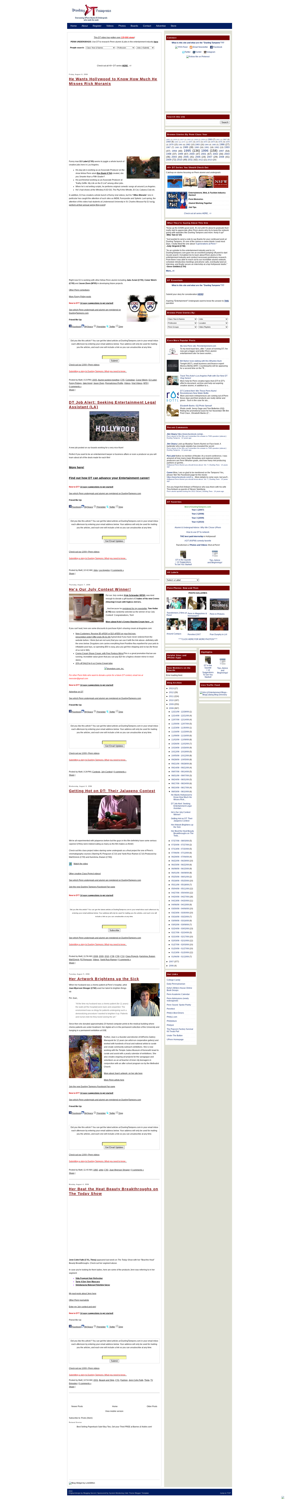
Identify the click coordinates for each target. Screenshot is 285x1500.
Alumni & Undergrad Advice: (198, 527)
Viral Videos (136, 383)
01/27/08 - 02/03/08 (180, 944)
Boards (134, 25)
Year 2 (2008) (198, 514)
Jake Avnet (87, 383)
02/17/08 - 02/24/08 (180, 932)
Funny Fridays (75, 383)
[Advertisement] (175, 13)
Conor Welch (142, 380)
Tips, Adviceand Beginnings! (214, 561)
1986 (222, 144)
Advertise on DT (76, 692)
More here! (76, 467)
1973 (205, 142)
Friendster (101, 326)
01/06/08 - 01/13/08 (180, 956)
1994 (174, 151)
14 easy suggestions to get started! (96, 303)
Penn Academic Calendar (178, 994)
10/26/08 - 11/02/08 (180, 744)
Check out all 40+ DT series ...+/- (114, 66)
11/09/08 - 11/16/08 (180, 735)
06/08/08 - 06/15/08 (180, 869)
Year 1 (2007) (198, 510)
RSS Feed (183, 47)
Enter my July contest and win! (82, 1307)
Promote (74, 30)
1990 (196, 147)
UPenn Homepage (175, 1039)
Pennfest (171, 1009)
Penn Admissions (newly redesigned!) (178, 999)
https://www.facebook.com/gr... (190, 434)
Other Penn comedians (79, 290)
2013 (210, 160)
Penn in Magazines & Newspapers (197, 614)
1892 (168, 139)
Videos (109, 25)
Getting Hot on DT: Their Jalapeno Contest (112, 791)
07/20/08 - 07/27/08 (180, 845)
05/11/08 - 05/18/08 (180, 885)
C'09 (117, 956)
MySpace (88, 326)
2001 (96, 1380)
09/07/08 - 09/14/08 (180, 771)
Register (97, 25)
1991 (206, 147)
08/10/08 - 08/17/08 (180, 787)
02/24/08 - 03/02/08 (180, 928)
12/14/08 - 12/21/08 (180, 716)
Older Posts (152, 1406)
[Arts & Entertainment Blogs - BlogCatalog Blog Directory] (215, 695)
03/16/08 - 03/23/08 (180, 917)
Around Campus (174, 634)
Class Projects (132, 956)
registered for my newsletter (134, 608)
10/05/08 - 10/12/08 (180, 755)
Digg (120, 326)
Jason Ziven (98, 383)
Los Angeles (104, 570)
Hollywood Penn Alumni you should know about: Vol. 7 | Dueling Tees (193, 465)
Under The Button (175, 1035)
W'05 (145, 383)
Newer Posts (77, 1406)
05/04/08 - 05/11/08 (180, 888)
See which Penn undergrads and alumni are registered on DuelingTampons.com (105, 493)
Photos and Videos (198, 545)
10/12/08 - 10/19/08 (180, 751)
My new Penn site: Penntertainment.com (198, 346)
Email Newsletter (200, 47)
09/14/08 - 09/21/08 (180, 768)
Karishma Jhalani (147, 956)
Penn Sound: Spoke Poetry (179, 1005)
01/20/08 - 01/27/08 (180, 948)
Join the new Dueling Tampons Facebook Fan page (92, 887)
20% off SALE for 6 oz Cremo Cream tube (94, 663)
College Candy (173, 980)
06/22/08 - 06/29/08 (180, 861)
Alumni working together (108, 380)
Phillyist (170, 1025)
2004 (174, 156)
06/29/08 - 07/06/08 (180, 857)
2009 (101, 956)
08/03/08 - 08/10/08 (180, 791)
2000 (192, 154)
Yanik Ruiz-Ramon (108, 959)
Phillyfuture (172, 1021)
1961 (218, 139)
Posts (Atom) (87, 1418)
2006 (198, 156)
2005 (94, 380)
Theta (146, 1380)
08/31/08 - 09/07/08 (180, 775)
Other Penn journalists (79, 1300)
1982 (188, 144)
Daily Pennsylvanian (176, 984)
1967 (225, 139)
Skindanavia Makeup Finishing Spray (93, 1285)
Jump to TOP (225, 1493)
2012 (200, 160)
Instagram (210, 52)
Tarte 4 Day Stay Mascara (88, 1281)
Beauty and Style (106, 1380)
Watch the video (81, 864)
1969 (176, 142)
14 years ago (219, 491)
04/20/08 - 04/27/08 (180, 897)
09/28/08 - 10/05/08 (180, 759)
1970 (183, 142)
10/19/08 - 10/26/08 (180, 748)
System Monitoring (116, 1493)
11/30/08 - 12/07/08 (180, 724)
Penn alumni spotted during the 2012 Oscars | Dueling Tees (189, 491)
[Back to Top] (283, 1497)
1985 (214, 145)
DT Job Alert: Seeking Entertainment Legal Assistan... (181, 805)
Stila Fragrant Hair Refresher (89, 1278)
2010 (107, 956)
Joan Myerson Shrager (119, 1170)
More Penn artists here (114, 1080)
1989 (185, 147)
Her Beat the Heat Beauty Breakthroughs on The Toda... (182, 833)
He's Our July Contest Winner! (100, 589)
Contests (96, 772)
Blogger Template (142, 1493)
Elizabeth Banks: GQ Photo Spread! (196, 406)
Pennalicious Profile (114, 383)
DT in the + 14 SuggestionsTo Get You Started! (183, 562)
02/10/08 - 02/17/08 (180, 937)
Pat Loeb (171, 456)
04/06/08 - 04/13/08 (180, 904)
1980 (180, 145)
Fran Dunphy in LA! (218, 634)
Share (71, 390)
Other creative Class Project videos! (85, 873)
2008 (95, 956)
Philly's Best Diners (175, 1013)
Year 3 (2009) (198, 518)
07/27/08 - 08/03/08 (180, 841)
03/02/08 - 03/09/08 (180, 924)
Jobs (96, 570)
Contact (147, 25)
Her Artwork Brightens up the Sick (104, 979)
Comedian (130, 380)
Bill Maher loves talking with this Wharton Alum (201, 361)
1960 (95, 1170)
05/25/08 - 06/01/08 (180, 877)
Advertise (161, 25)
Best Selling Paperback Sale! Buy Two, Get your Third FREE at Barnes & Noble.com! (114, 1427)
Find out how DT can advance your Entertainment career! (109, 478)
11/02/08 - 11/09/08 (180, 739)
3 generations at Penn (206, 244)
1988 (177, 147)
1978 (228, 142)
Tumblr (198, 52)
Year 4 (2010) (198, 522)
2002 (215, 154)
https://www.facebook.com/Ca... (180, 477)
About (85, 25)
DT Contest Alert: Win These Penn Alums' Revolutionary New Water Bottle (198, 392)
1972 (198, 142)
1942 (189, 139)
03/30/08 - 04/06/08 (180, 908)
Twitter (112, 326)
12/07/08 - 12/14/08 (180, 719)
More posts (80, 296)
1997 (221, 151)
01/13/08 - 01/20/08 (180, 952)
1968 (168, 142)
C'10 (122, 956)
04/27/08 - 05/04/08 (180, 893)
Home (73, 25)
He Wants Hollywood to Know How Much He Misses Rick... (181, 797)
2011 (190, 159)
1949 (196, 139)
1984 (206, 145)
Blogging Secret (89, 1493)
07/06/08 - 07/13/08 (180, 853)
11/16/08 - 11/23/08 (180, 732)
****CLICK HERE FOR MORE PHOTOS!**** (197, 639)
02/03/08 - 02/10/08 (180, 940)
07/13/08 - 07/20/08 (180, 849)
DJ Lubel (153, 380)
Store (173, 25)
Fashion (124, 1380)
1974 (213, 142)
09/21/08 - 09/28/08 (180, 764)
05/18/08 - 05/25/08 (180, 881)
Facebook (76, 326)
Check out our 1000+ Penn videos (84, 365)
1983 (197, 144)
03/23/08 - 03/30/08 (180, 913)
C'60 (106, 1170)
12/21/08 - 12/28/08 (180, 712)
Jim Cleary (172, 434)
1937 (182, 139)
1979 (171, 144)
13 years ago (186, 450)
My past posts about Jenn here (82, 1293)
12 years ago (186, 438)
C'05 (122, 380)
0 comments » (75, 386)
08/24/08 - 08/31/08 (180, 779)
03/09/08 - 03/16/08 (180, 921)
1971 (190, 142)
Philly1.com (172, 1017)
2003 (227, 154)
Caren (170, 472)
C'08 (112, 956)
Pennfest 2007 (194, 634)
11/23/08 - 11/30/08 (180, 728)
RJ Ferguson (86, 959)
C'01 (117, 1380)
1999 (180, 154)
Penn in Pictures (217, 614)
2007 (209, 156)
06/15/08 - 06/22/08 (180, 865)
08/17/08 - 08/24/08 (180, 783)
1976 (220, 142)
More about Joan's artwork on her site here (123, 1073)
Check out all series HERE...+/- (198, 213)
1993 (227, 147)
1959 (203, 139)
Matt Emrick (74, 959)
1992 (216, 147)
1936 (175, 139)
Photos (122, 25)
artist (101, 1170)
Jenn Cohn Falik (136, 1380)
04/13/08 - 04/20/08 (180, 901)
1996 (204, 150)
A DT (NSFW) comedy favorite (198, 541)
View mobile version (114, 1411)
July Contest (106, 772)
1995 (187, 150)
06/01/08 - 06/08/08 (180, 873)
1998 (168, 154)
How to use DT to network (197, 532)
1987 (168, 147)
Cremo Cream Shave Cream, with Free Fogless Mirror (100, 653)
